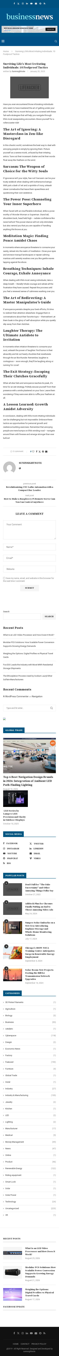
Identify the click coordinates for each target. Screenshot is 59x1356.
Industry (30, 1088)
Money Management (30, 1142)
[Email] (36, 3)
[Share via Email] (46, 451)
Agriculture (30, 1009)
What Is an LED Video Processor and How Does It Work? (28, 635)
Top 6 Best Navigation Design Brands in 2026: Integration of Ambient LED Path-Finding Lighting (28, 781)
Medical (30, 1135)
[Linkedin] (27, 3)
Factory (30, 1055)
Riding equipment (30, 1175)
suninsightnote (18, 71)
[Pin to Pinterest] (43, 451)
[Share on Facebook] (36, 451)
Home (6, 51)
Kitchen (30, 1108)
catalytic (30, 1029)
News (30, 1148)
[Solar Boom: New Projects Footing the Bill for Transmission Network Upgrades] (12, 975)
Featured (30, 1062)
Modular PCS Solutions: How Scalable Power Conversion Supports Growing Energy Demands (40, 1272)
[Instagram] (23, 3)
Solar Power (30, 1195)
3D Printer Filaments (30, 1002)
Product (30, 1162)
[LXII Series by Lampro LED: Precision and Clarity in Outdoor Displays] (15, 798)
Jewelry (30, 1102)
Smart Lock (30, 1182)
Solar (30, 1188)
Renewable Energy (30, 1168)
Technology (30, 1201)
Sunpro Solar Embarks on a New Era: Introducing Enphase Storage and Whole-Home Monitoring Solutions (40, 928)
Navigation (37, 696)
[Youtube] (31, 3)
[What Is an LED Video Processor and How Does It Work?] (12, 1253)
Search (6, 611)
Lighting (30, 1122)
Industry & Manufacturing (30, 1095)
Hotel (30, 1082)
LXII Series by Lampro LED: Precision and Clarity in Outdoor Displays (14, 815)
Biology (30, 1015)
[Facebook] (14, 3)
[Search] (55, 41)
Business (30, 1022)
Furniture (30, 1069)
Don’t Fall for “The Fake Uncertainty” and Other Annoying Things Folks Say (39, 887)
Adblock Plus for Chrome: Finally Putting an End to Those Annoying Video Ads (39, 906)
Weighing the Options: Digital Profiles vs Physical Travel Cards (39, 1292)
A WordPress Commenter (16, 696)
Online (30, 1155)
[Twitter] (18, 3)
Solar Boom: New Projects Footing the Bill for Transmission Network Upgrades (39, 975)
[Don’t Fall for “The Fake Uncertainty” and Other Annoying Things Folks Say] (12, 889)
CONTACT (25, 1344)
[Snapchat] (40, 3)
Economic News (30, 1049)
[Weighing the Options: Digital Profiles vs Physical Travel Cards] (12, 1294)
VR (30, 1215)
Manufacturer (30, 1128)
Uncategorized (30, 1208)
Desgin (30, 1042)
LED (30, 1115)
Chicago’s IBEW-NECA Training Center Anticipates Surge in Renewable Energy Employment (40, 953)
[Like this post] (33, 451)
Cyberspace (30, 1035)
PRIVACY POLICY (38, 1344)
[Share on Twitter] (40, 451)
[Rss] (44, 3)
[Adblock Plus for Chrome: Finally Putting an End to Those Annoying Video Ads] (12, 908)
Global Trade (30, 1075)
